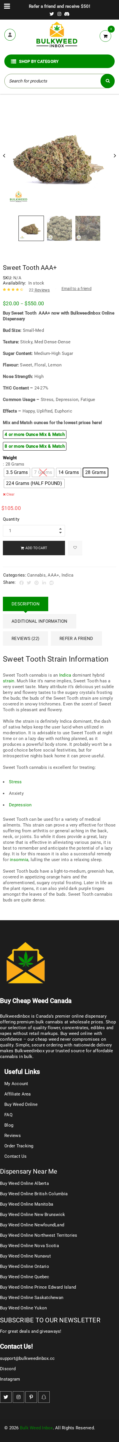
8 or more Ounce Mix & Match (35, 446)
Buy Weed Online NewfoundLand (32, 1225)
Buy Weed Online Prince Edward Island (38, 1287)
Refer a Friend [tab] (76, 638)
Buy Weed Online (21, 1104)
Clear (10, 494)
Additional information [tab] (40, 621)
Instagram (10, 1379)
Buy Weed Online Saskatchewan (31, 1297)
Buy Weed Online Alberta (24, 1183)
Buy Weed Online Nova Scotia (29, 1245)
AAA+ (53, 575)
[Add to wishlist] (75, 548)
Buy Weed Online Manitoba (26, 1204)
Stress (15, 781)
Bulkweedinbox (29, 1050)
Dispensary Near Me (28, 1171)
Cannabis (36, 575)
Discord (8, 1368)
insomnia (19, 859)
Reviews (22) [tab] (25, 638)
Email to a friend (77, 288)
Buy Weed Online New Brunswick (32, 1214)
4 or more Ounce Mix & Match (35, 434)
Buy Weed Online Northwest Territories (38, 1235)
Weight (10, 457)
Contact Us (15, 1156)
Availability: (14, 283)
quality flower (46, 1027)
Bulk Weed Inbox (36, 1427)
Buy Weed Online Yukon (23, 1308)
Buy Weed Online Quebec (24, 1276)
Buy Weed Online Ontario (24, 1266)
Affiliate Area (17, 1094)
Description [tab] (26, 604)
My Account (16, 1083)
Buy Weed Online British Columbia (34, 1193)
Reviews (39, 290)
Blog (8, 1125)
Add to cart (36, 548)
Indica (68, 575)
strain (8, 681)
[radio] (17, 472)
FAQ (8, 1114)
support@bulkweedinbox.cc (27, 1358)
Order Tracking (19, 1146)
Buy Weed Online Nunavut (25, 1256)
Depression (20, 804)
